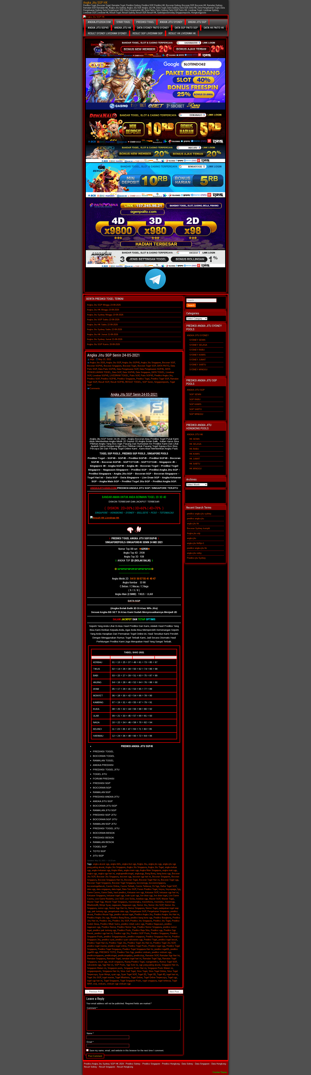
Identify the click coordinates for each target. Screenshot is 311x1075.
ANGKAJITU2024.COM (99, 22)
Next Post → (176, 991)
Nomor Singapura (136, 908)
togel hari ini (172, 974)
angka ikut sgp (129, 864)
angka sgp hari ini (106, 873)
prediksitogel (111, 955)
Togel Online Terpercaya (155, 977)
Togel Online (137, 977)
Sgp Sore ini (132, 965)
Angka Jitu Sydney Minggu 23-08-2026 (105, 315)
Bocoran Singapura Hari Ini (110, 880)
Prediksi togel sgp (156, 946)
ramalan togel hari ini (131, 958)
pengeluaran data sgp (118, 911)
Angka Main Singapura (150, 870)
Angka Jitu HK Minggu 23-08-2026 (103, 310)
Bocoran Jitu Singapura (108, 876)
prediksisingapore (95, 955)
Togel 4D (161, 974)
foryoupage (171, 889)
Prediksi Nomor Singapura (149, 927)
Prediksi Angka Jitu (163, 375)
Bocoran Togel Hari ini (149, 880)
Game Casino (93, 892)
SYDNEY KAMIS (197, 355)
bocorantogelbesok (96, 886)
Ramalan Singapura (96, 958)
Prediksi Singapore (126, 379)
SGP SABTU (195, 409)
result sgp (102, 962)
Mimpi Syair (104, 905)
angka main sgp (131, 870)
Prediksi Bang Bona (120, 917)
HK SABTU (194, 464)
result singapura (115, 962)
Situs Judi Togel (128, 971)
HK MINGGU (195, 468)
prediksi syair (108, 939)
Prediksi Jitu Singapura (141, 921)
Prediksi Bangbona (162, 917)
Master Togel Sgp (95, 902)
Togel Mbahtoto (122, 977)
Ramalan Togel (114, 958)
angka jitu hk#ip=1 (195, 543)
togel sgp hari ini (95, 980)
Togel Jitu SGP (94, 977)
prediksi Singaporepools (115, 936)
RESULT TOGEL (133, 382)
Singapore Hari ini (170, 965)
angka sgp (92, 873)
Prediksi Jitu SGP (120, 921)
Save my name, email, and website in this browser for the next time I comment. (126, 1050)
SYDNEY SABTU (197, 364)
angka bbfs (115, 864)
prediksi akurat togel (123, 914)
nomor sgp (103, 908)
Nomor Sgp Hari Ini (118, 908)
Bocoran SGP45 (94, 366)
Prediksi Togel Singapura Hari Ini (137, 949)
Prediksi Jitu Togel (162, 921)
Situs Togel (142, 971)
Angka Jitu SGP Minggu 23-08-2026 (104, 305)
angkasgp (139, 873)
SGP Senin (147, 382)
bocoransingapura (157, 883)
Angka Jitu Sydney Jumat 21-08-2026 (104, 339)
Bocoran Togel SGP (147, 366)
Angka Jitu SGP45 (131, 362)
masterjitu (158, 902)
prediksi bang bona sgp (141, 917)
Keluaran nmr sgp (135, 892)
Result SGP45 (117, 382)
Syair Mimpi (104, 974)
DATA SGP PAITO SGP (186, 27)
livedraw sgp (142, 899)
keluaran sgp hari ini (169, 892)
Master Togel (168, 899)
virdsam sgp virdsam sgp (119, 984)
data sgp (91, 889)
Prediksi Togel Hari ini (97, 943)
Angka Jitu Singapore (151, 362)
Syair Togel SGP (129, 974)
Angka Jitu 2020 (97, 362)
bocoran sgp (125, 876)
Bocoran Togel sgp (169, 880)
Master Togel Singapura (116, 902)
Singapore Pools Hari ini (135, 968)
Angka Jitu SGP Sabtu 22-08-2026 (103, 319)
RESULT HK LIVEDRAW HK (182, 33)
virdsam (102, 984)
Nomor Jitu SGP (155, 905)
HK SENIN (194, 439)
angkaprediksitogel (124, 873)
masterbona (147, 902)
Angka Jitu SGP (113, 362)
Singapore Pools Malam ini (160, 968)
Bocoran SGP (168, 362)
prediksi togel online (117, 946)
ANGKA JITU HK (122, 27)
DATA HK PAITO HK (214, 27)
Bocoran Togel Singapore (99, 883)
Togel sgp (172, 977)
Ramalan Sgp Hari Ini (170, 955)
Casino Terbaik (127, 886)
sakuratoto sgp (94, 965)
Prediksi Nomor (109, 927)
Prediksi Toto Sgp (125, 952)
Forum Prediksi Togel (147, 889)
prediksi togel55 (161, 949)
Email (90, 1042)
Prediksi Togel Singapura (109, 949)
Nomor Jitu (142, 905)
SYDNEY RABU (197, 350)
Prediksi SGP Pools (140, 933)
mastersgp (170, 902)
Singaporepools (161, 382)
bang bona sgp (164, 873)
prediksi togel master (97, 946)
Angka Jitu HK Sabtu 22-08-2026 (102, 324)
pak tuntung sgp (99, 911)
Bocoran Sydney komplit (198, 528)
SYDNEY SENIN (197, 340)
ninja (92, 359)
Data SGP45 (128, 372)
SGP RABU (194, 399)
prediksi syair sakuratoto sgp (129, 939)
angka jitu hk (193, 523)
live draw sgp (146, 895)
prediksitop (139, 955)
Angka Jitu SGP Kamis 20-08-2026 (103, 344)
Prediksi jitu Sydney (196, 558)
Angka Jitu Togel (156, 867)
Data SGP (116, 372)
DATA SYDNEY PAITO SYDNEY (153, 27)
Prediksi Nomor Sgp (126, 927)
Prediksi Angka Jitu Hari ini (166, 914)
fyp (178, 889)
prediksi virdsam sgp (161, 952)
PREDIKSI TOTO (107, 952)
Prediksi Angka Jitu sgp (98, 917)
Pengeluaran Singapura (158, 911)
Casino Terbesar (143, 886)
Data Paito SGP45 (106, 369)
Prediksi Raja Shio (141, 930)
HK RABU (194, 449)
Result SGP (103, 382)
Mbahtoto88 (92, 905)
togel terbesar (164, 980)
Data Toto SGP (129, 889)
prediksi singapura (135, 936)
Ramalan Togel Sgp (152, 958)
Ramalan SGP (151, 955)
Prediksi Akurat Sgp (103, 914)
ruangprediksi (152, 962)
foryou (161, 889)
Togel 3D (151, 974)
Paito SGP (134, 375)
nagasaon (116, 905)
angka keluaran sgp (101, 870)
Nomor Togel (151, 908)
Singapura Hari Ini (111, 971)
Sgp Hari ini (107, 965)
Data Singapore (143, 372)
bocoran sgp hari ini (142, 876)
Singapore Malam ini (96, 968)
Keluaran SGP (151, 892)
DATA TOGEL (157, 372)
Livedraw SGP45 (100, 375)
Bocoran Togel (129, 366)
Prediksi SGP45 (108, 379)
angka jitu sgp (154, 864)
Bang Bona (150, 873)
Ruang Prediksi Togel (134, 962)
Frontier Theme (220, 1072)
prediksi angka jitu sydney (199, 513)
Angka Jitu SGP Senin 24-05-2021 (113, 355)
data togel (116, 889)
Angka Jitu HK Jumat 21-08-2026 (102, 334)
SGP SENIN (195, 394)
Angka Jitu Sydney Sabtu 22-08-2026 (104, 329)
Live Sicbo (130, 899)
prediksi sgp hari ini (103, 933)
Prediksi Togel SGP (160, 379)
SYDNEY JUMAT (197, 359)
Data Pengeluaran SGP (127, 369)
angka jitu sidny (194, 553)
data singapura (103, 889)
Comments (95, 388)
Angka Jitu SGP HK (95, 3)
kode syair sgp (132, 895)
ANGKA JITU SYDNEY (171, 22)
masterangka (134, 902)
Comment (92, 1008)
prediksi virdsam (142, 952)
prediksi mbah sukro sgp (132, 924)
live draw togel (160, 895)
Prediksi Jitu (105, 921)
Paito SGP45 (147, 375)
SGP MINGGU (196, 414)
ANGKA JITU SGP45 (98, 27)
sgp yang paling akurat (149, 965)
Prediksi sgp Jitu (122, 933)
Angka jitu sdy (193, 533)
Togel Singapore (111, 980)
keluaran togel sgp (115, 895)
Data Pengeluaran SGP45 (152, 369)
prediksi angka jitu (195, 518)
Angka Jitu (142, 864)
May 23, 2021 (104, 359)
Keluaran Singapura (96, 895)
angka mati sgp (169, 870)
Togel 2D (142, 974)
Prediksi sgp (156, 930)
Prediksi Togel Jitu (117, 943)
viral (95, 984)
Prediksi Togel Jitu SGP (164, 943)
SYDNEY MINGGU (198, 369)
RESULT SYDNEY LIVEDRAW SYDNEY (107, 33)
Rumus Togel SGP (168, 962)
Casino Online (112, 886)
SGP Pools (120, 965)
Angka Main (116, 870)
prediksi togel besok (167, 939)
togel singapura (150, 980)
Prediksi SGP (93, 379)
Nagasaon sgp (129, 905)
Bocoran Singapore (112, 366)
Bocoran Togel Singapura (123, 883)
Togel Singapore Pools (130, 980)
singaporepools (94, 971)
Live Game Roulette (104, 899)
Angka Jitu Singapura (137, 867)
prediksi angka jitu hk (197, 548)
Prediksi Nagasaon (154, 924)
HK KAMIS (194, 454)
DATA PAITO (163, 366)
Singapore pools (115, 968)
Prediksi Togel (143, 379)
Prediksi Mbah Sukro (110, 924)
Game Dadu (106, 892)
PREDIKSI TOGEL (145, 22)
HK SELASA (195, 444)
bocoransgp (142, 883)
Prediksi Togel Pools (137, 946)
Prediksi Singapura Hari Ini (158, 936)
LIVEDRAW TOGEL (119, 375)
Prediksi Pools (124, 930)
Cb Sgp (155, 886)
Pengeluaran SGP (138, 911)
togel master (108, 977)
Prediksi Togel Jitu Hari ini (139, 943)
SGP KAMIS (195, 404)
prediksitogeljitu (125, 955)
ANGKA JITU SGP (197, 22)
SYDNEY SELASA (198, 345)
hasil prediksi (120, 892)
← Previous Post (94, 991)
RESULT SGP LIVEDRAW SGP (147, 33)
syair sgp (115, 974)
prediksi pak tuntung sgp (104, 930)
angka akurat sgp (101, 864)
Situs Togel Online (157, 971)
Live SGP (119, 899)
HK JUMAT (194, 459)
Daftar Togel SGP (168, 886)
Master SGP (154, 899)
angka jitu (191, 538)
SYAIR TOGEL (123, 22)
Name (90, 1033)
